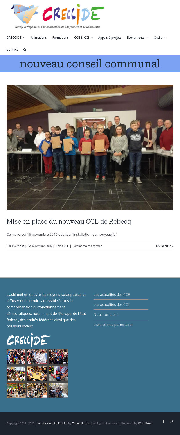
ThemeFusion (81, 423)
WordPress (145, 423)
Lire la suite (163, 246)
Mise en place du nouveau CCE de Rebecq (69, 221)
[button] (24, 49)
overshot (18, 246)
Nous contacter (106, 314)
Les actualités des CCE (112, 294)
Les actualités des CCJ (111, 304)
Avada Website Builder (52, 423)
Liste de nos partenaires (113, 324)
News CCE (62, 246)
